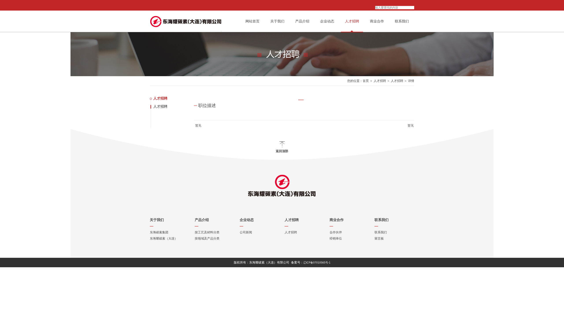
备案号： (310, 262)
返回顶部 (282, 151)
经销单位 (336, 238)
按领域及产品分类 (207, 238)
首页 (366, 81)
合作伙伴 (336, 232)
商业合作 (377, 21)
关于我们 (277, 21)
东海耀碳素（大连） (164, 238)
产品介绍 (302, 21)
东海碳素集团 (159, 232)
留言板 (379, 238)
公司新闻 (246, 232)
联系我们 (402, 21)
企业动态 (327, 21)
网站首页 (252, 21)
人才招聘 (352, 21)
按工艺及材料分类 (207, 232)
